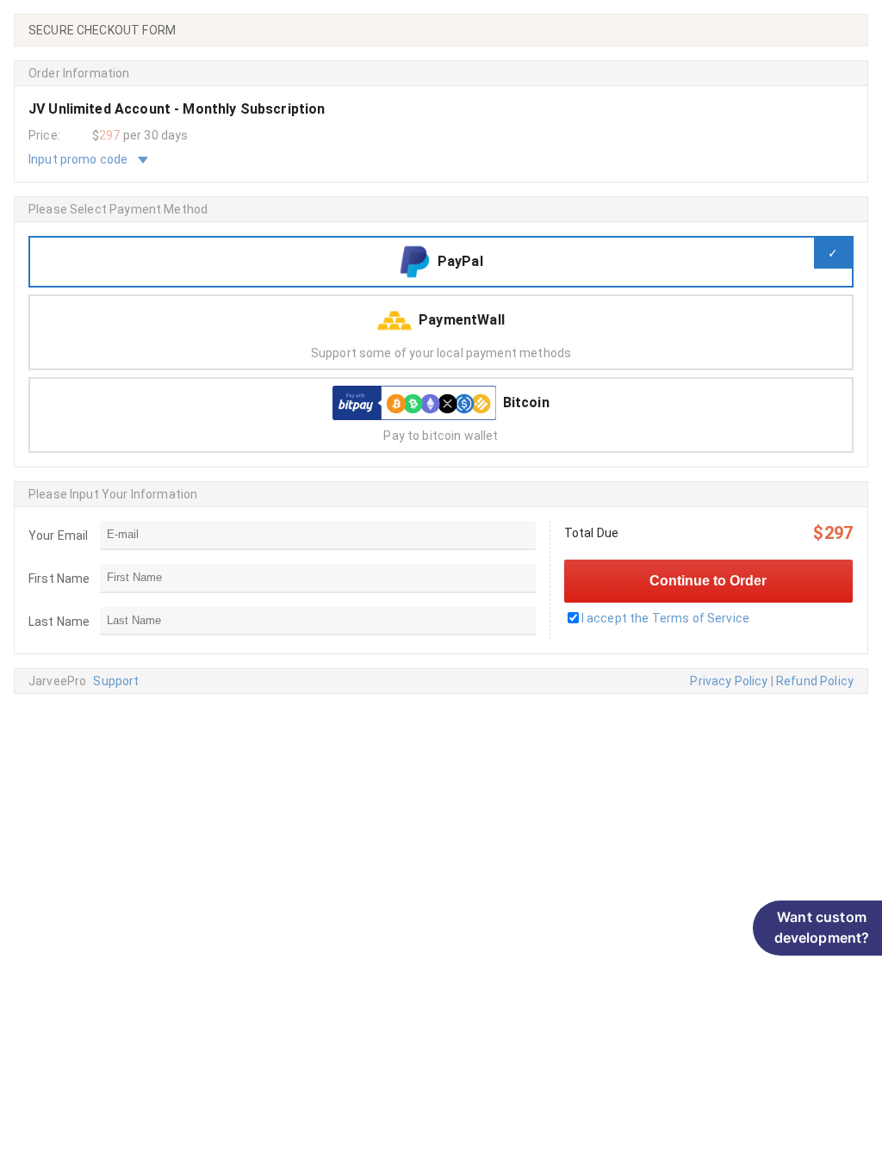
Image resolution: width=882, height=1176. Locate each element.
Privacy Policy (728, 681)
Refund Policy (815, 681)
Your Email (58, 535)
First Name (59, 579)
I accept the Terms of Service (665, 618)
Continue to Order (708, 580)
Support (116, 681)
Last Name (59, 622)
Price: (44, 135)
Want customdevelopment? (822, 927)
